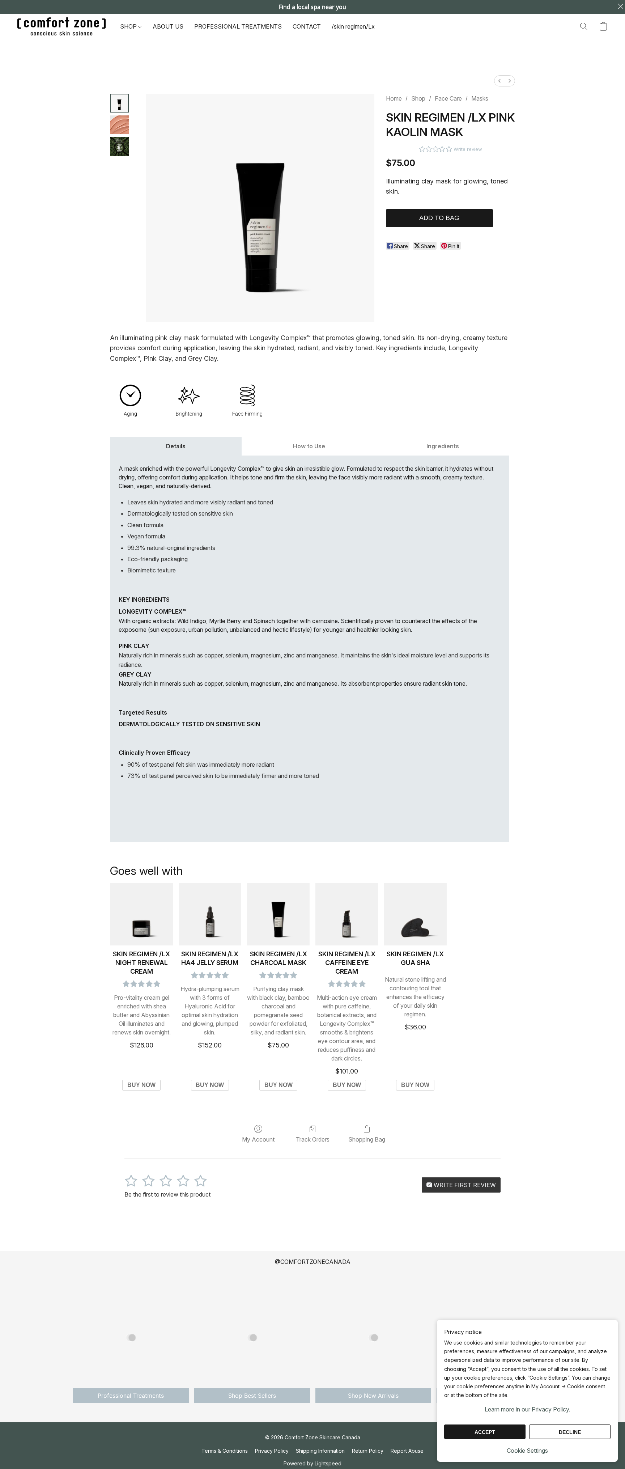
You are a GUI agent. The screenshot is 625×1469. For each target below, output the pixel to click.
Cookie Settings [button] (527, 1450)
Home (394, 98)
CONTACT (307, 26)
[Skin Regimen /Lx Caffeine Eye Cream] (346, 914)
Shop (418, 98)
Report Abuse (407, 1451)
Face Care (448, 98)
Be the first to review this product (167, 1194)
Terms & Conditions (224, 1451)
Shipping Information (320, 1451)
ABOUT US (168, 26)
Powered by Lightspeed (312, 1463)
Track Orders (312, 1139)
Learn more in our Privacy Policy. (527, 1409)
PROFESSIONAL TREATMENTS (238, 26)
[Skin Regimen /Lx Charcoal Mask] (278, 914)
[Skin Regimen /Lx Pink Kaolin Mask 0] (119, 103)
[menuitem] (499, 81)
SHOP (129, 26)
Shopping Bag (366, 1139)
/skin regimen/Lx (353, 26)
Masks (479, 98)
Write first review (464, 1185)
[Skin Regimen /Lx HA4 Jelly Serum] (210, 914)
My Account (258, 1139)
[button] (61, 26)
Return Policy (367, 1451)
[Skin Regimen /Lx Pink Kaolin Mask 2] (119, 146)
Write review (468, 149)
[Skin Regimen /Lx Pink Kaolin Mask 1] (119, 124)
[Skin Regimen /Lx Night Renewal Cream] (141, 914)
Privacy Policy (272, 1451)
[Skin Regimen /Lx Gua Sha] (415, 914)
